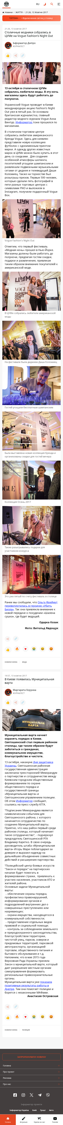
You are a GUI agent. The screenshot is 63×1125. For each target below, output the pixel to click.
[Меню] (59, 4)
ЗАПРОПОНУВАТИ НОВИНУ (31, 1057)
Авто (51, 1110)
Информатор (24, 122)
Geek (34, 1110)
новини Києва (11, 662)
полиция (26, 1030)
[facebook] (15, 1095)
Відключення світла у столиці (38, 18)
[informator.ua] (6, 4)
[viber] (48, 1095)
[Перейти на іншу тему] (45, 4)
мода (24, 662)
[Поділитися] (16, 55)
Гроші (43, 1110)
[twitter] (31, 1095)
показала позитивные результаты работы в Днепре (28, 985)
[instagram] (23, 1095)
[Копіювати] (23, 55)
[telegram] (39, 1095)
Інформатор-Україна (19, 1110)
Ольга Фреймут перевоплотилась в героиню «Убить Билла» (31, 605)
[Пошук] (52, 4)
